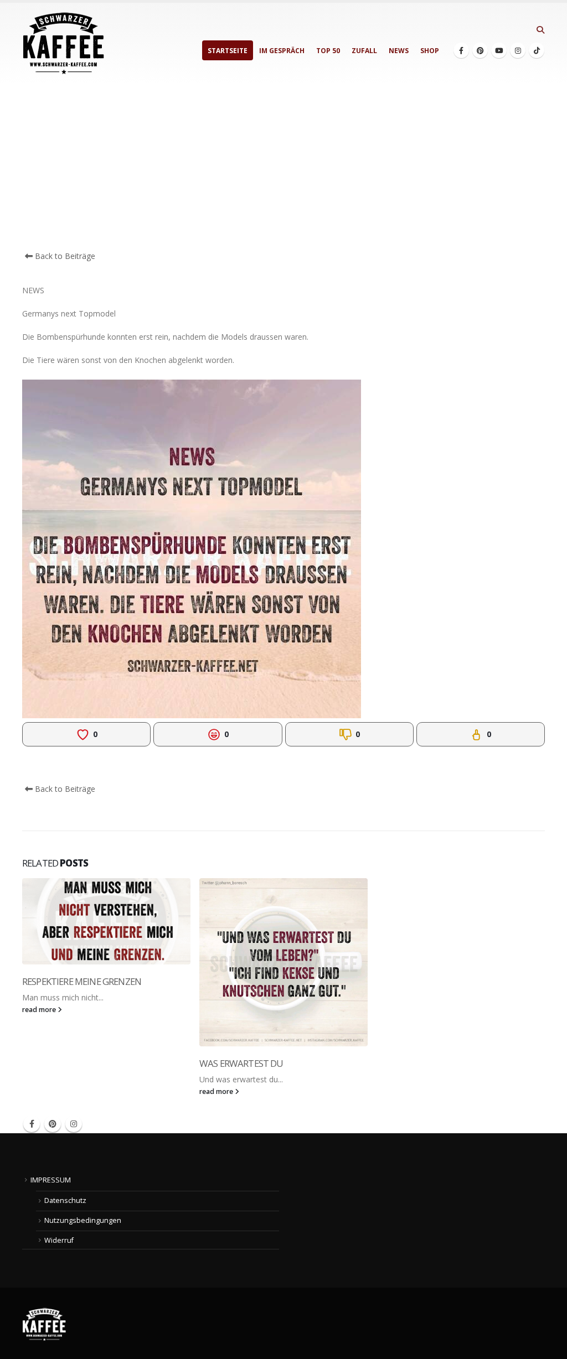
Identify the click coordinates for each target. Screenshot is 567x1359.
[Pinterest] (480, 50)
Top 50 (328, 50)
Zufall (364, 50)
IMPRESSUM (50, 1180)
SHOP (429, 50)
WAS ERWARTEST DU (241, 1063)
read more (40, 1009)
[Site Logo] (63, 43)
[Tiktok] (536, 50)
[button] (540, 30)
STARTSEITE (228, 50)
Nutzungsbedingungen (82, 1220)
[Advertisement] (283, 167)
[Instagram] (517, 50)
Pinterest (52, 1124)
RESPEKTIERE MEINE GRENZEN (81, 981)
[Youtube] (499, 50)
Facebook (31, 1124)
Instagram (73, 1124)
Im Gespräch (282, 50)
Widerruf (59, 1240)
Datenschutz (65, 1200)
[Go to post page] (106, 921)
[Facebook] (461, 50)
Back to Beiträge (64, 256)
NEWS (399, 50)
